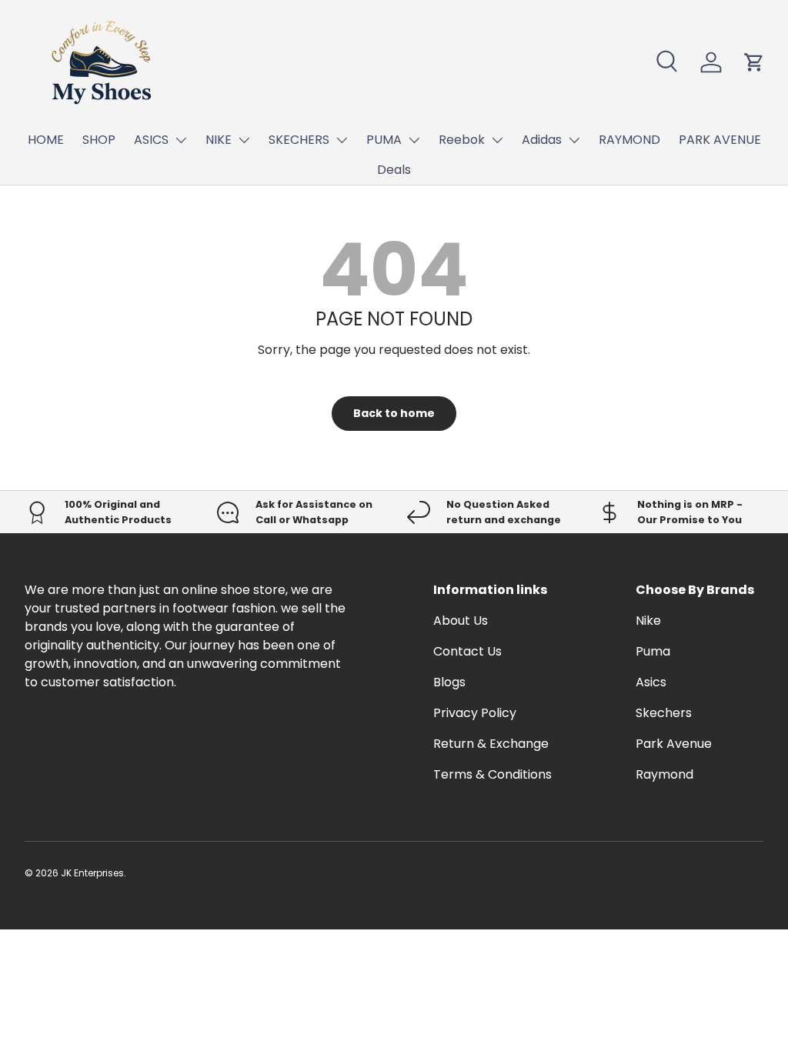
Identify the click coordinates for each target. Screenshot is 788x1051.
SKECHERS (299, 139)
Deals (394, 170)
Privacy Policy (474, 713)
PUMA (384, 139)
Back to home (394, 413)
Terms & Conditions (492, 774)
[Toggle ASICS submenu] (181, 140)
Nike (648, 620)
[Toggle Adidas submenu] (574, 140)
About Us (460, 620)
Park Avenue (674, 743)
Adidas (542, 139)
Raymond (664, 774)
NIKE (218, 139)
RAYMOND (629, 139)
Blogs (449, 682)
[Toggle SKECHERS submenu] (341, 140)
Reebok (462, 139)
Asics (651, 682)
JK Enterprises (92, 872)
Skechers (664, 713)
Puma (653, 651)
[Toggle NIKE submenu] (244, 140)
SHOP (98, 139)
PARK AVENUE (720, 139)
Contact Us (467, 651)
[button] (754, 62)
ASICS (151, 139)
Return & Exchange (491, 743)
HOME (46, 139)
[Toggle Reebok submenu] (497, 140)
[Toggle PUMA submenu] (414, 140)
